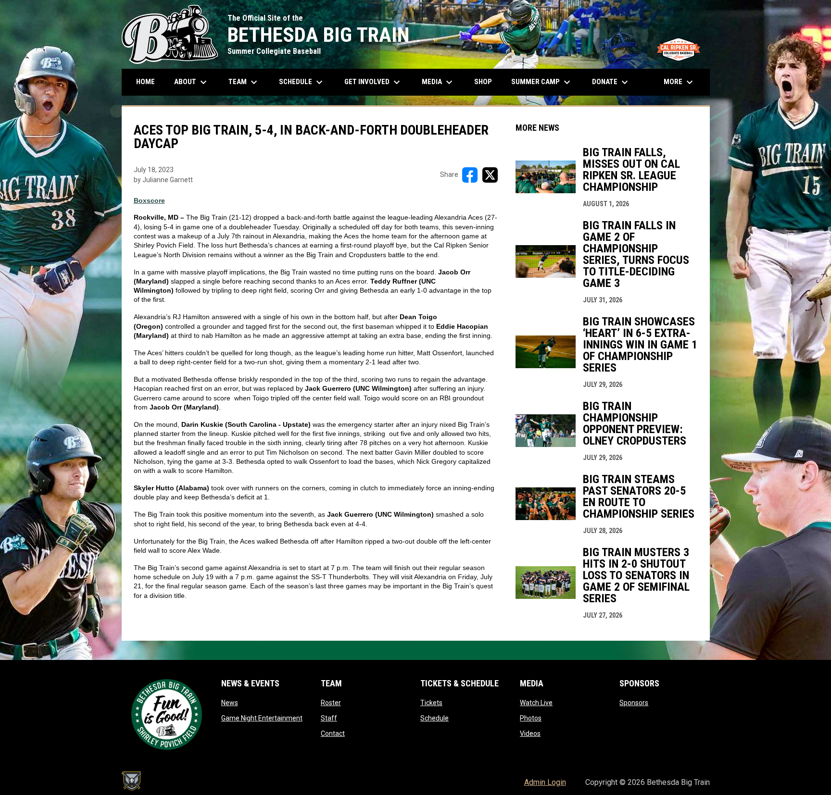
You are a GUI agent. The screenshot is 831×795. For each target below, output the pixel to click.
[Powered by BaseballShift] (131, 781)
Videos (530, 733)
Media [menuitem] (438, 82)
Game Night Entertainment (261, 718)
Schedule (434, 718)
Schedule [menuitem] (305, 82)
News (229, 703)
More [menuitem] (679, 82)
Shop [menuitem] (486, 81)
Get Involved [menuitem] (373, 82)
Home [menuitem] (145, 81)
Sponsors (633, 703)
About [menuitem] (191, 82)
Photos (530, 718)
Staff (329, 718)
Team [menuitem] (244, 82)
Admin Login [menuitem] (545, 782)
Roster (331, 703)
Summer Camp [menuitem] (542, 82)
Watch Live (536, 703)
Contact (333, 733)
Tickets (431, 703)
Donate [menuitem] (611, 82)
